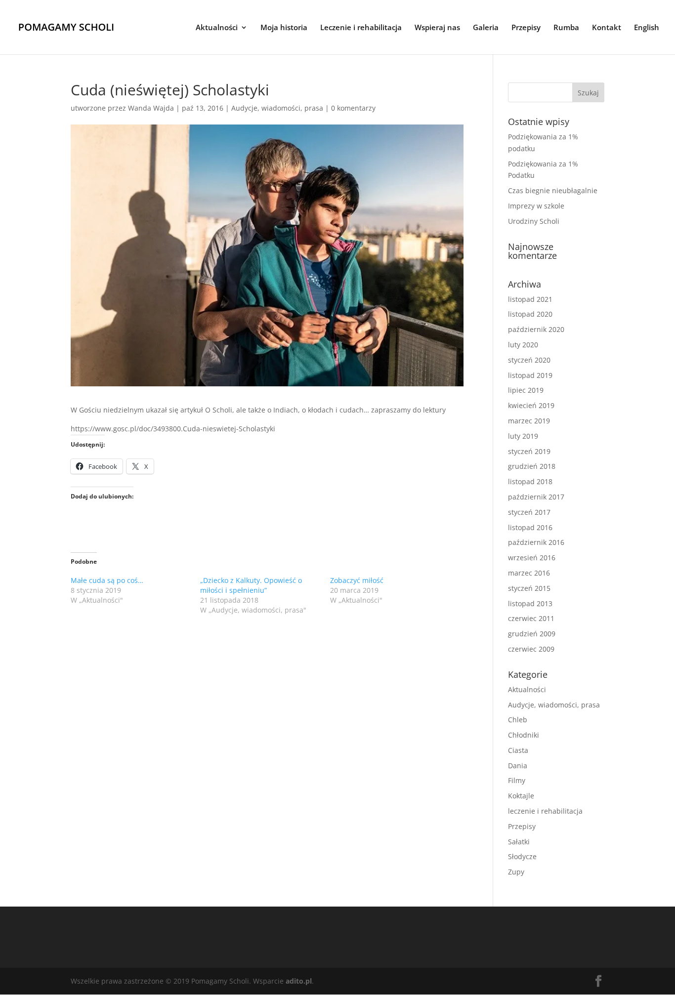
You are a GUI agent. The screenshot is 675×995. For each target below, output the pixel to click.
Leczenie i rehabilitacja (361, 28)
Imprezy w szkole (536, 205)
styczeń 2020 (529, 360)
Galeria (486, 28)
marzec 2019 (529, 420)
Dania (517, 765)
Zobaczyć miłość (356, 580)
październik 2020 (536, 329)
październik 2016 (536, 542)
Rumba (566, 28)
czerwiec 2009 (531, 649)
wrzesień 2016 (531, 557)
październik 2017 (536, 496)
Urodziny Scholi (533, 221)
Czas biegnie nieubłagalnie (552, 190)
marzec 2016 (529, 573)
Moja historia (283, 28)
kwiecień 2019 (531, 405)
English (646, 28)
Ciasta (518, 750)
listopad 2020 (530, 314)
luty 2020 (523, 344)
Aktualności (217, 28)
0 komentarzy (353, 108)
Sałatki (519, 841)
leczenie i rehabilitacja (545, 811)
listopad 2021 (530, 299)
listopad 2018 (530, 481)
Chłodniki (523, 735)
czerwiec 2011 (531, 618)
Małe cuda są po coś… (107, 580)
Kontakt (606, 28)
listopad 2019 (530, 375)
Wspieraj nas (437, 28)
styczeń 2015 (529, 588)
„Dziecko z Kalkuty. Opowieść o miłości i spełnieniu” (251, 585)
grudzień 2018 (531, 466)
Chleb (517, 719)
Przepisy (526, 28)
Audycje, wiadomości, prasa (277, 108)
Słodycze (522, 856)
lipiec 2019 (526, 390)
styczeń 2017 (529, 512)
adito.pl (299, 981)
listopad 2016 (530, 527)
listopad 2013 (530, 603)
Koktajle (521, 795)
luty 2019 (523, 436)
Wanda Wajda (151, 108)
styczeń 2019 (529, 451)
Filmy (516, 780)
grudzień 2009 (531, 633)
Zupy (516, 871)
